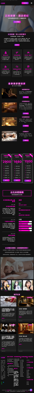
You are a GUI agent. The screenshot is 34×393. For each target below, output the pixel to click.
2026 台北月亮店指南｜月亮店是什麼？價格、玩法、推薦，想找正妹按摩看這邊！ (16, 384)
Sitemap (27, 391)
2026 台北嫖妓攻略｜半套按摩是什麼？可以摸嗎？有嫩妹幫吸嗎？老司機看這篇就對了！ (8, 338)
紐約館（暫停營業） (23, 308)
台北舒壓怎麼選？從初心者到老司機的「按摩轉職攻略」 (16, 372)
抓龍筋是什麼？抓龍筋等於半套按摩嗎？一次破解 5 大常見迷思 (16, 380)
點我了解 (6, 180)
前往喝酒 (17, 271)
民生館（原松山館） (23, 336)
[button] (1, 268)
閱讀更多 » (3, 318)
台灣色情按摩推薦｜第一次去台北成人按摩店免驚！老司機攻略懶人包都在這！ (8, 310)
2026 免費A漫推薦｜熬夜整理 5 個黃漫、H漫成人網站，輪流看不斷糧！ (16, 376)
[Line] (1, 382)
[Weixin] (1, 384)
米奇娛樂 (8, 390)
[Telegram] (3, 382)
